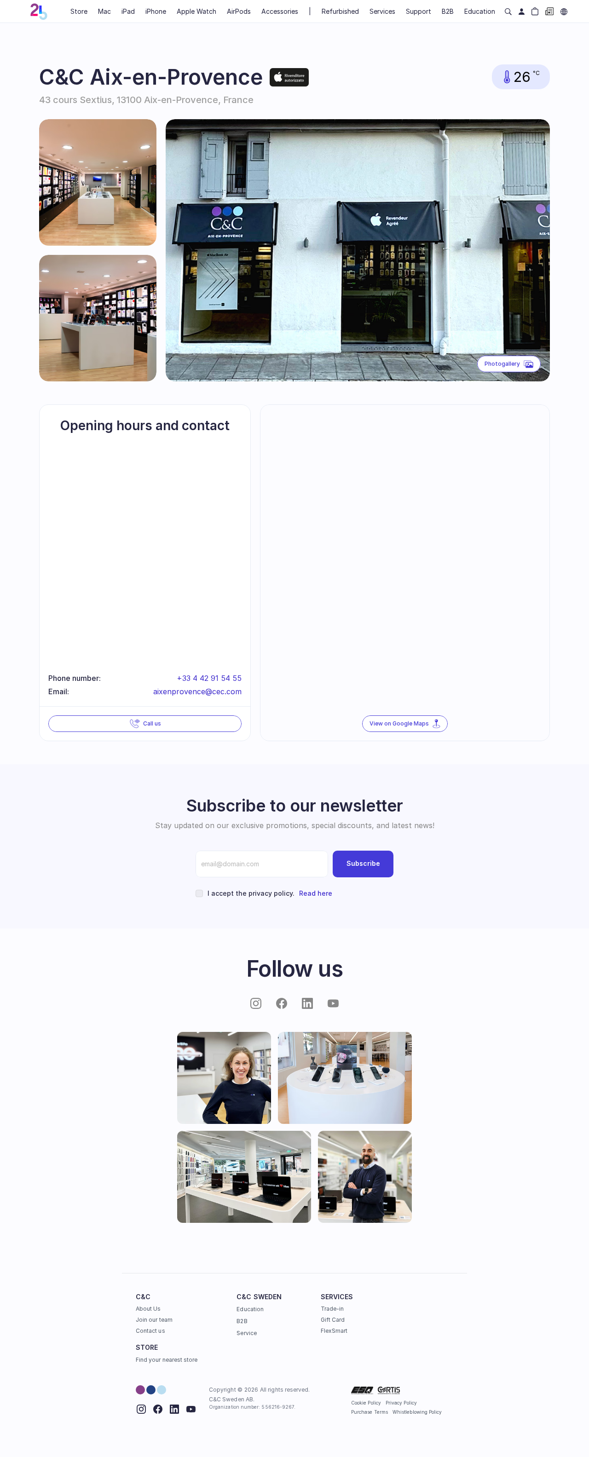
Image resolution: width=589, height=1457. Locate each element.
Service (246, 1333)
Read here (315, 893)
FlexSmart (334, 1330)
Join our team (154, 1319)
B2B (242, 1321)
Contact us (150, 1330)
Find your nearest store (166, 1359)
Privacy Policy (401, 1402)
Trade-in (332, 1308)
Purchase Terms (369, 1412)
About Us (148, 1308)
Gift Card (333, 1319)
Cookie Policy (366, 1402)
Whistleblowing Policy (417, 1412)
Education (250, 1309)
